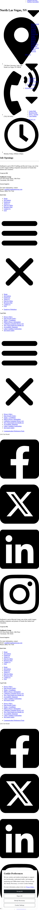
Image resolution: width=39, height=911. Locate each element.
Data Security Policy (10, 318)
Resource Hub (8, 207)
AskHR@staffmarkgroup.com (13, 189)
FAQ (5, 210)
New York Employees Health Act (14, 325)
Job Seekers (7, 200)
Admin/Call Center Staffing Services (34, 36)
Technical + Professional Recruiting (34, 44)
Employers (7, 202)
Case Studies (33, 116)
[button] (19, 252)
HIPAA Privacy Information (12, 322)
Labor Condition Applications (13, 329)
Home (5, 198)
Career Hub (32, 111)
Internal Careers (33, 81)
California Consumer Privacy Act (14, 323)
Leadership (32, 78)
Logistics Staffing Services (33, 30)
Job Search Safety (9, 330)
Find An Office (31, 85)
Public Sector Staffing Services (35, 49)
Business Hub (33, 113)
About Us (7, 204)
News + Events (33, 114)
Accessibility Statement (11, 327)
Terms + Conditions (10, 320)
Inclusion (31, 80)
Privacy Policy (8, 317)
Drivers (33, 41)
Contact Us (31, 119)
